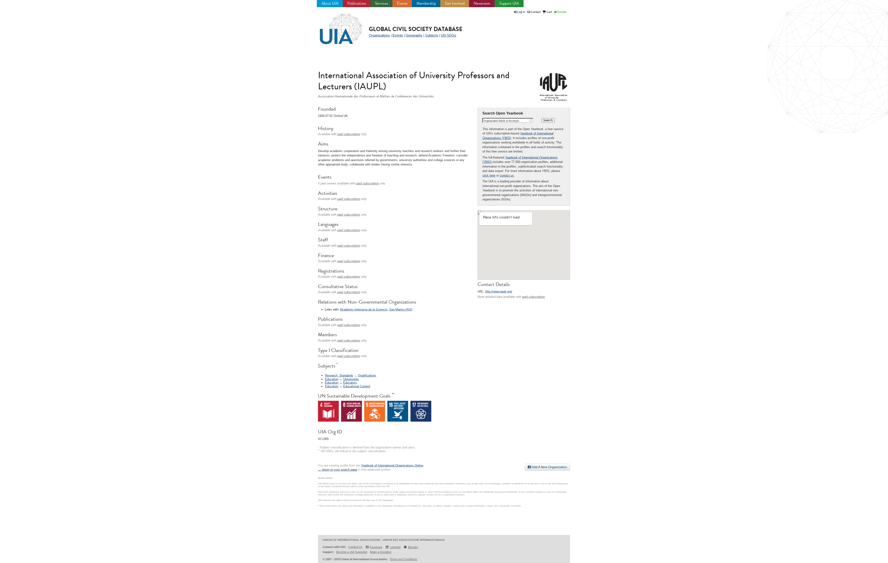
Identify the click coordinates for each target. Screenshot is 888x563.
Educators (350, 382)
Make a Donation (381, 552)
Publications (356, 3)
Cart (549, 12)
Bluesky (413, 547)
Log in (521, 12)
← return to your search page (337, 469)
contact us (507, 175)
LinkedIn (395, 547)
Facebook (376, 547)
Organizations (379, 35)
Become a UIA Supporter (351, 552)
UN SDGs (448, 35)
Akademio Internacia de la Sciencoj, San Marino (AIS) (376, 309)
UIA (335, 26)
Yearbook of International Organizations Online (392, 465)
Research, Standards (339, 375)
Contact (535, 12)
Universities (351, 379)
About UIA (329, 3)
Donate (562, 12)
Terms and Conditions (403, 559)
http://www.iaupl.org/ (498, 291)
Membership (426, 3)
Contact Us (355, 547)
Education (331, 379)
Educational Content (356, 386)
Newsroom (482, 3)
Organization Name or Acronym (501, 120)
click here (488, 175)
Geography (414, 35)
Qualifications (367, 375)
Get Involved (455, 3)
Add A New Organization (549, 467)
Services (381, 3)
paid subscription (533, 297)
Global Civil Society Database (415, 29)
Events (402, 3)
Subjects (431, 35)
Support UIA (509, 3)
